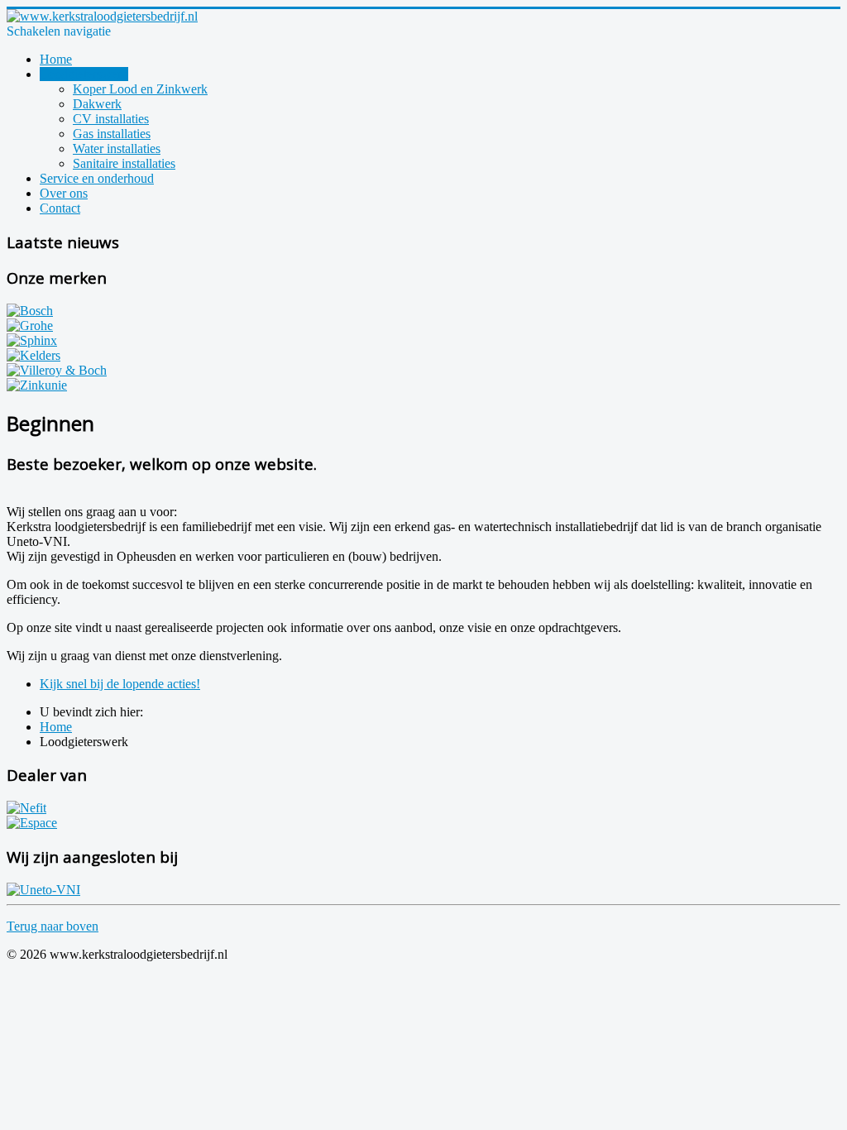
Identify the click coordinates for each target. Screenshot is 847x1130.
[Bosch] (30, 311)
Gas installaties (112, 134)
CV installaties (111, 119)
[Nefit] (26, 808)
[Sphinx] (32, 340)
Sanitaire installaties (124, 163)
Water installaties (116, 148)
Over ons (64, 193)
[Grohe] (30, 325)
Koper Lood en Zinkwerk (140, 89)
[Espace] (32, 823)
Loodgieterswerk (84, 74)
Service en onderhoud (97, 178)
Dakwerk (97, 104)
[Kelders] (33, 355)
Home (56, 59)
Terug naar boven (52, 926)
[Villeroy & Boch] (57, 370)
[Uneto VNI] (43, 890)
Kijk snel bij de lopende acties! (120, 684)
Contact (60, 208)
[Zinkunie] (37, 385)
